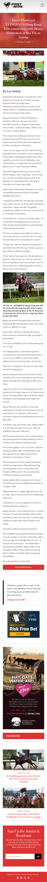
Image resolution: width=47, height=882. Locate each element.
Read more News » (23, 567)
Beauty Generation (11, 106)
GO (38, 856)
